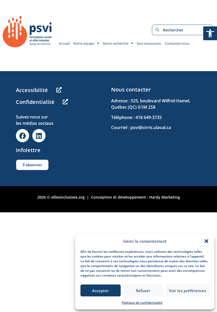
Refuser (143, 290)
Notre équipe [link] (83, 43)
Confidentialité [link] (35, 101)
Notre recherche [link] (115, 43)
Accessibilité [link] (32, 90)
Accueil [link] (64, 43)
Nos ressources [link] (149, 43)
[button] (206, 241)
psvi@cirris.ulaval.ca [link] (150, 127)
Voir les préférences (187, 290)
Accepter (100, 290)
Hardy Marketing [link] (164, 197)
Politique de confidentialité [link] (142, 302)
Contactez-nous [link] (177, 43)
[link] (210, 33)
